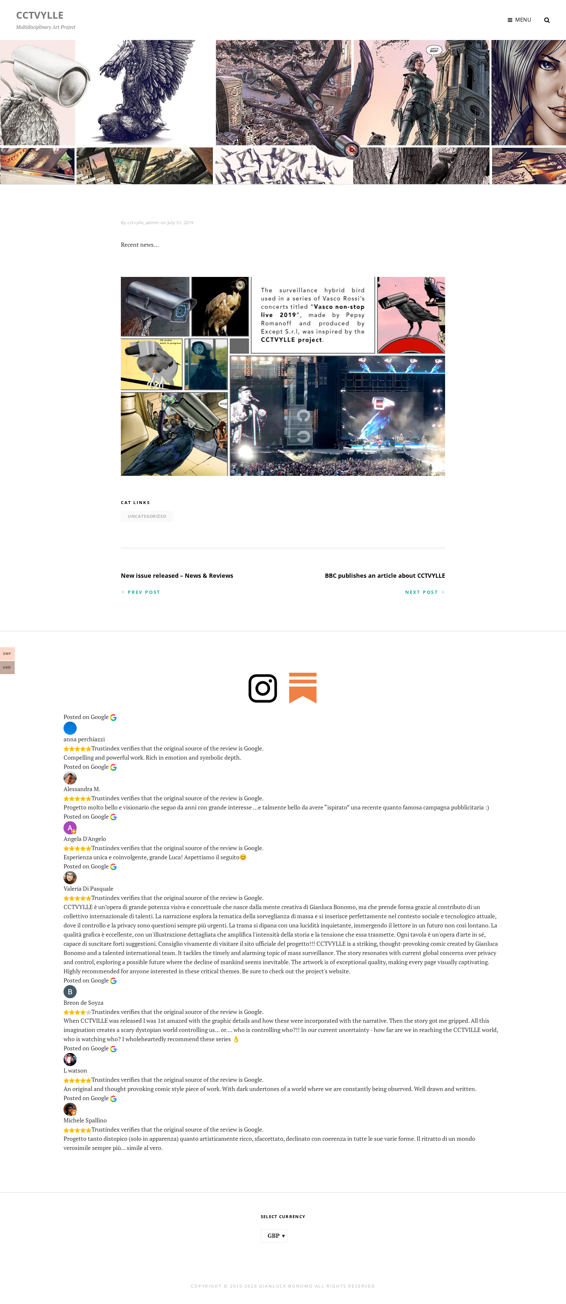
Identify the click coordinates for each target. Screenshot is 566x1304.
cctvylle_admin (143, 222)
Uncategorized (147, 516)
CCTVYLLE (40, 15)
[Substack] (303, 688)
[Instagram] (263, 687)
